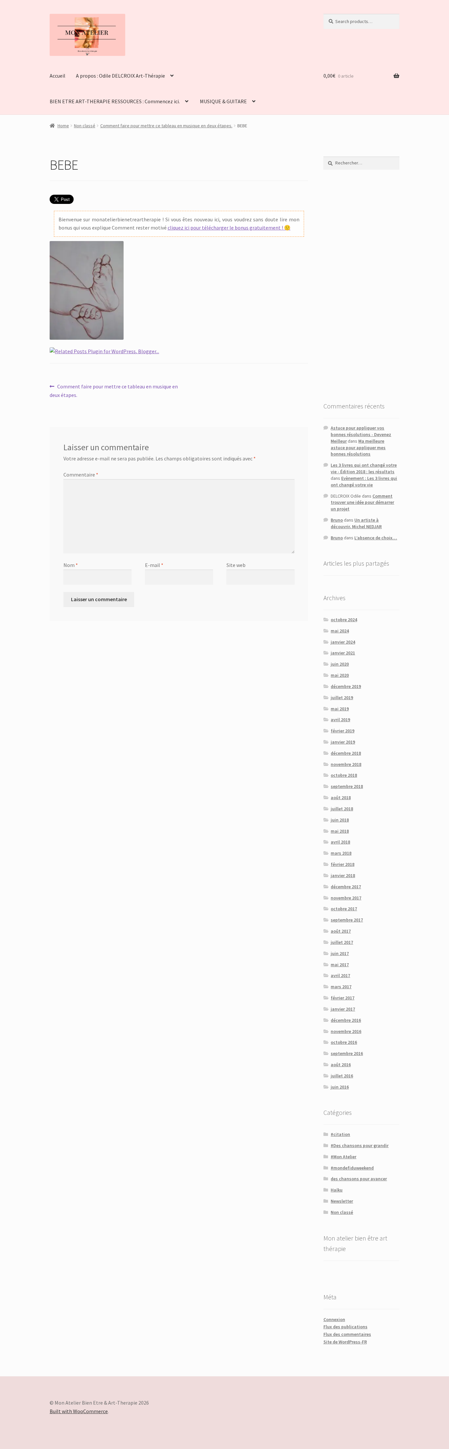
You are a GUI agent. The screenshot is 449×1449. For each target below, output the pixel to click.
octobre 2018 (344, 775)
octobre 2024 (344, 620)
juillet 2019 (342, 697)
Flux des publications (345, 1327)
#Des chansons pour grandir (360, 1145)
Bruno (337, 520)
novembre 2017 (346, 898)
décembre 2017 (346, 887)
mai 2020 (340, 675)
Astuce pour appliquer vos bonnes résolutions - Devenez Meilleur (361, 434)
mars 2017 (341, 987)
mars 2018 (341, 853)
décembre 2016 (346, 1020)
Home (63, 126)
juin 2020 (340, 664)
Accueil (57, 75)
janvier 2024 (343, 642)
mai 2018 (340, 831)
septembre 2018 (347, 786)
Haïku (337, 1190)
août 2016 (341, 1065)
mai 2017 (340, 965)
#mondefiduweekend (352, 1168)
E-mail (154, 565)
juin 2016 (340, 1087)
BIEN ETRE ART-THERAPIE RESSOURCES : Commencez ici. (115, 101)
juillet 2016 (342, 1076)
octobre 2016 (344, 1042)
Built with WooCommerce (79, 1411)
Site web (236, 565)
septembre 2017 (347, 920)
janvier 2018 (343, 875)
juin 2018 (340, 820)
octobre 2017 (344, 909)
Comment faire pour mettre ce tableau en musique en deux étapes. (166, 126)
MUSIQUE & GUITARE (223, 101)
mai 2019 (340, 709)
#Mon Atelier (343, 1157)
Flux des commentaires (347, 1334)
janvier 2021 (343, 653)
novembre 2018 (346, 764)
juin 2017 (340, 953)
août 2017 (341, 931)
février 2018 (342, 864)
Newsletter (342, 1201)
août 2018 (341, 797)
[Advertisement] (361, 285)
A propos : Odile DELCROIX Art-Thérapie (120, 75)
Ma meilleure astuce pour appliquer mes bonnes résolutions (358, 447)
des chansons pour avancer (359, 1179)
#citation (340, 1134)
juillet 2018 (342, 809)
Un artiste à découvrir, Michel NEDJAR (356, 523)
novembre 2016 (346, 1031)
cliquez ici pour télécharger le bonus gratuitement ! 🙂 (229, 227)
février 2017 (342, 998)
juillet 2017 (342, 942)
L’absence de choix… (375, 538)
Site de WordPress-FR (345, 1342)
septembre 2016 (347, 1053)
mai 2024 (340, 631)
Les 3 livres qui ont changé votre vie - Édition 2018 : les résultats (364, 468)
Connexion (334, 1319)
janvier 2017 (343, 1009)
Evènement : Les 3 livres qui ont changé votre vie (364, 481)
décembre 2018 (346, 753)
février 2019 (342, 731)
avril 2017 (340, 975)
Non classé (84, 126)
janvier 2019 (343, 742)
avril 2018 (340, 842)
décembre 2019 (346, 686)
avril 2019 (340, 720)
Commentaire (80, 474)
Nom (70, 565)
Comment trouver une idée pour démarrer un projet (362, 502)
